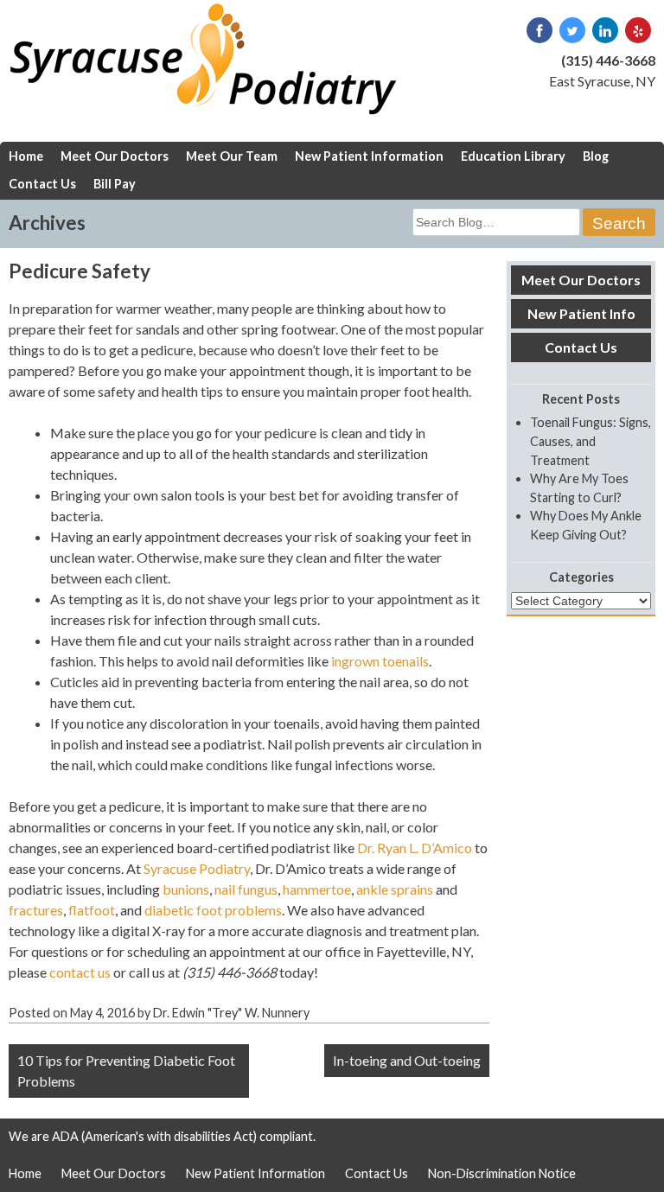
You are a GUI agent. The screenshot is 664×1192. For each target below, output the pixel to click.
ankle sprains (394, 889)
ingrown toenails (380, 661)
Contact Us (42, 183)
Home (26, 156)
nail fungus (246, 889)
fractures (36, 910)
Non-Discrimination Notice (502, 1173)
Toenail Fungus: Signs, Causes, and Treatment (590, 441)
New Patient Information (369, 156)
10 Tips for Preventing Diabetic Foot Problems (126, 1070)
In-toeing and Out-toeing (407, 1060)
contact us (80, 972)
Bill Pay (114, 183)
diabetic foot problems (213, 910)
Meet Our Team (232, 156)
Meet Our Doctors (115, 156)
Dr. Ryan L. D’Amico (414, 847)
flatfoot (91, 910)
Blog (596, 156)
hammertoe (317, 889)
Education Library (513, 156)
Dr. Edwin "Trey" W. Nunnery (231, 1012)
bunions (186, 889)
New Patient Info (581, 313)
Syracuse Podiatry (197, 868)
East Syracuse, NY (602, 81)
